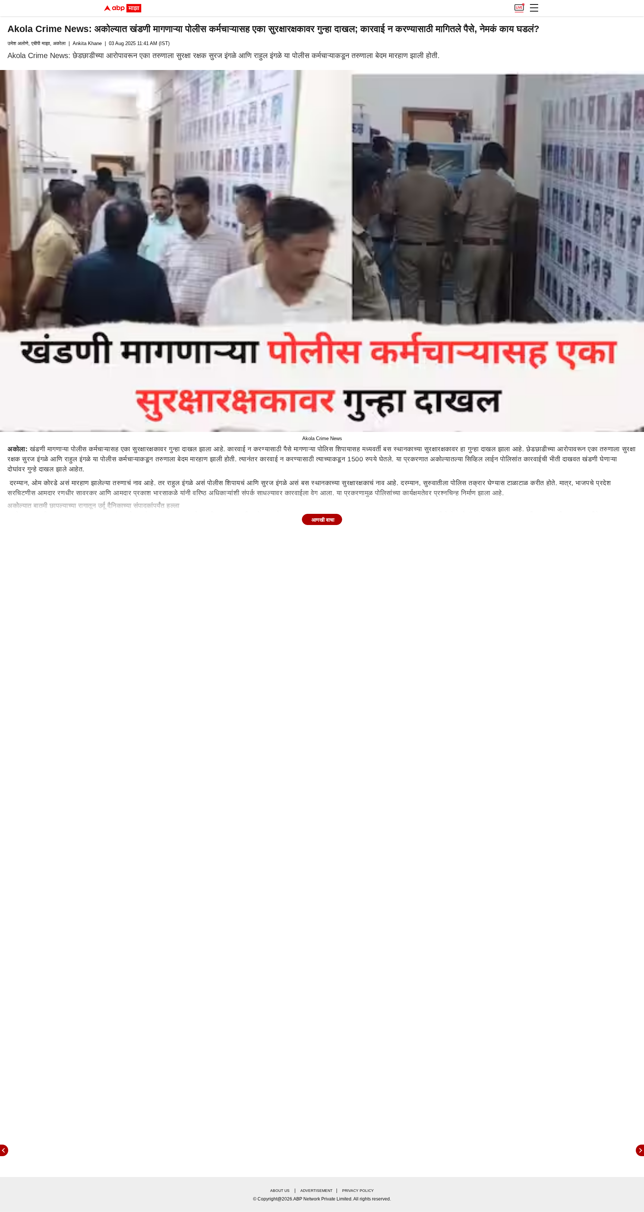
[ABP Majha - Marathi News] (122, 8)
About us (280, 1191)
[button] (534, 8)
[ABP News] (640, 1150)
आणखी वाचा (323, 520)
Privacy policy (358, 1191)
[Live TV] (519, 5)
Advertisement (316, 1191)
